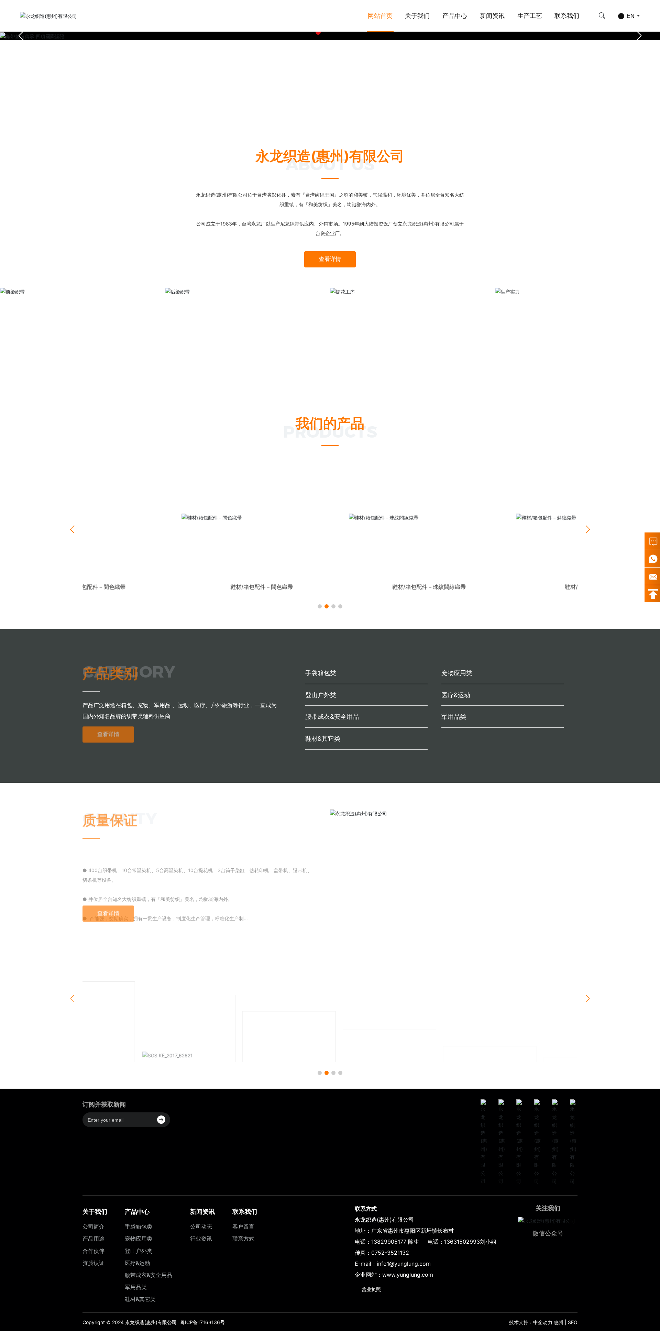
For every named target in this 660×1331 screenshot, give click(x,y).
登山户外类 (320, 694)
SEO (573, 1322)
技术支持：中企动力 (530, 1322)
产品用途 (93, 1238)
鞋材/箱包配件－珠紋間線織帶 (330, 586)
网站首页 (380, 15)
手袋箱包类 (320, 672)
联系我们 (566, 15)
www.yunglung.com (407, 1274)
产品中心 (454, 15)
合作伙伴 (93, 1250)
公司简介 (93, 1226)
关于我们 (417, 15)
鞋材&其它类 (322, 738)
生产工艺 (529, 15)
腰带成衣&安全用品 (332, 716)
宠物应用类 (456, 672)
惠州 (558, 1322)
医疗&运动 (455, 694)
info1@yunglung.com (404, 1263)
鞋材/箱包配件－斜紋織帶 (497, 586)
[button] (318, 32)
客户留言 (243, 1226)
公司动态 (201, 1226)
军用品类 (453, 716)
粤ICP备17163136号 (202, 1322)
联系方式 (243, 1238)
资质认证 (93, 1263)
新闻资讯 (492, 15)
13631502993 (462, 1241)
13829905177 (388, 1241)
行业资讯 (201, 1238)
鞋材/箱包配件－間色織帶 (162, 586)
